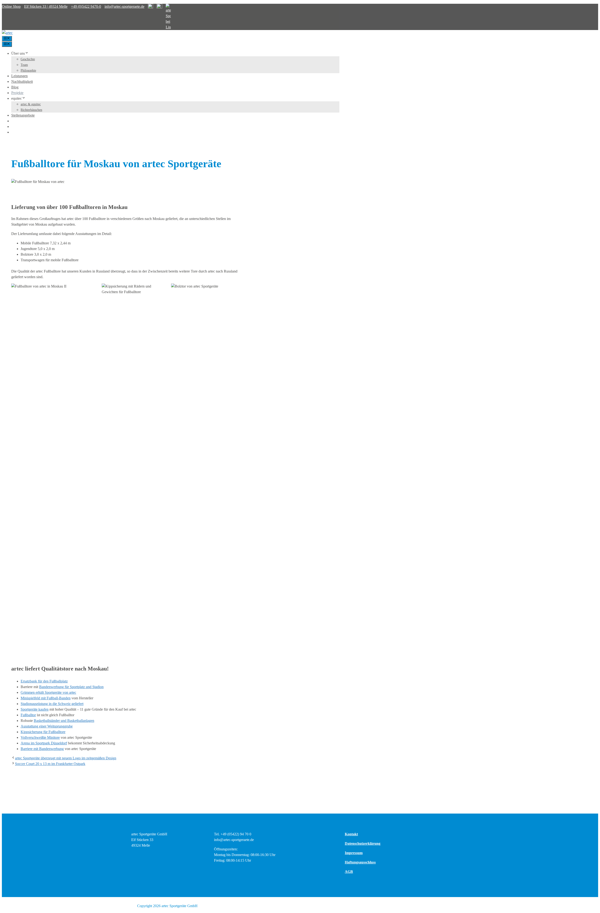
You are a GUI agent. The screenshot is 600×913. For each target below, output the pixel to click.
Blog (15, 87)
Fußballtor (28, 715)
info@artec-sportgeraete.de (124, 6)
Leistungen (19, 76)
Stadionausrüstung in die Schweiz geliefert (52, 704)
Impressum (354, 853)
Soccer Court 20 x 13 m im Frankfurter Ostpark (50, 764)
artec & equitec (31, 104)
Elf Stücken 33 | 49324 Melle (46, 6)
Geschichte (28, 59)
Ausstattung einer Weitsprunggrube (47, 726)
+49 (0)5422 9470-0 (86, 6)
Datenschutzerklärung (362, 843)
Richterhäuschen (31, 110)
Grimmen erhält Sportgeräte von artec (48, 692)
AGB (349, 872)
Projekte (17, 93)
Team (24, 65)
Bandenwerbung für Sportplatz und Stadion (71, 687)
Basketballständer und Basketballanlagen (64, 721)
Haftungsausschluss (360, 862)
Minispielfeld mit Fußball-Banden (46, 698)
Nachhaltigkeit (22, 81)
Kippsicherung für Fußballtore (43, 732)
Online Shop (11, 6)
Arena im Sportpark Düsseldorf (44, 743)
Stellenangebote (23, 115)
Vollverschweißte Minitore (40, 737)
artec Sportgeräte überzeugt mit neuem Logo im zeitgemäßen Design (65, 758)
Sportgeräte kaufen (35, 709)
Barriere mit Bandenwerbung (42, 749)
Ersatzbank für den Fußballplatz (44, 681)
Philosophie (28, 70)
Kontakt (351, 834)
